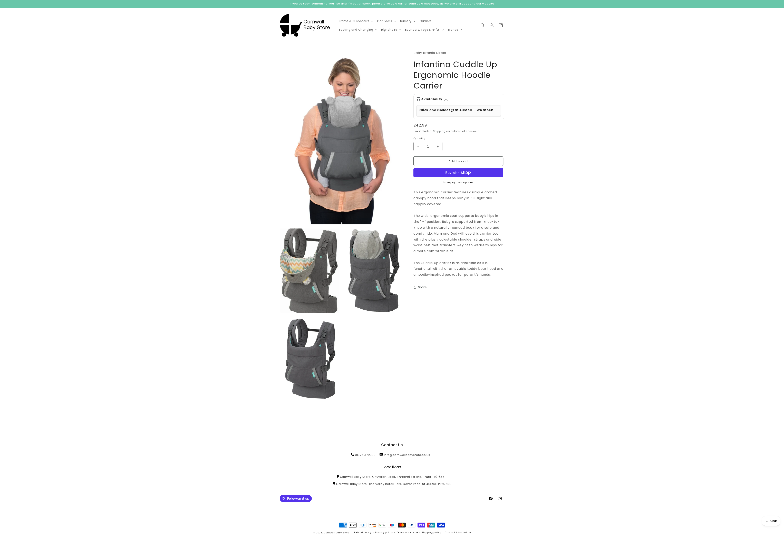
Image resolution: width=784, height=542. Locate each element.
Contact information (458, 532)
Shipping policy (431, 532)
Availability (431, 99)
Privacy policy (384, 532)
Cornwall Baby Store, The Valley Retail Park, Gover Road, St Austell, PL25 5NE (393, 484)
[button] (355, 21)
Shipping (439, 131)
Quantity (419, 138)
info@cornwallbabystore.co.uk (407, 455)
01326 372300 (365, 455)
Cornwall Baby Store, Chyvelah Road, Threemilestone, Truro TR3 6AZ (392, 477)
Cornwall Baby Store (336, 532)
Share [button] (422, 287)
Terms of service (407, 532)
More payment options (458, 182)
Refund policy (362, 532)
